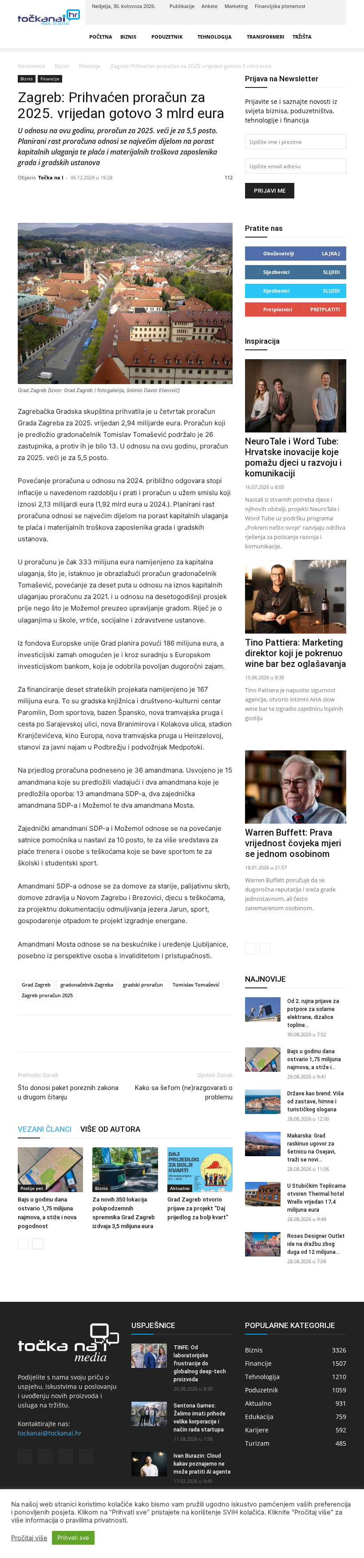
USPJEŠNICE (153, 1325)
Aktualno (180, 1188)
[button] (335, 36)
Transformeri (266, 36)
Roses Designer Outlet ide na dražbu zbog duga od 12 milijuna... (316, 1244)
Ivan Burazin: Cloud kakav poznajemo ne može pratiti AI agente (202, 1464)
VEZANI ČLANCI (44, 1129)
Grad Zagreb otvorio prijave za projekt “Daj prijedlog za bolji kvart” (197, 1208)
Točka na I (50, 177)
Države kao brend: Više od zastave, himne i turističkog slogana (315, 1101)
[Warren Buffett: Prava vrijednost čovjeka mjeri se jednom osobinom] (295, 787)
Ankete (210, 6)
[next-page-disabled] (264, 948)
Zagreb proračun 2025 (47, 995)
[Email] (88, 1034)
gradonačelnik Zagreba (86, 984)
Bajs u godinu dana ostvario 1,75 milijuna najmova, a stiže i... (314, 1059)
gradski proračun (143, 984)
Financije (90, 66)
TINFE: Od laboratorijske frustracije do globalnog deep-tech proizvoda (200, 1363)
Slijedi (331, 272)
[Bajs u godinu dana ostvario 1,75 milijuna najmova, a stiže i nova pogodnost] (50, 1169)
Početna (100, 36)
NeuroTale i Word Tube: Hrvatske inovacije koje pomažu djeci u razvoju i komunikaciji (293, 457)
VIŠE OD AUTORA (110, 1129)
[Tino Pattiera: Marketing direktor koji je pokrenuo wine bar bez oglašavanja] (295, 596)
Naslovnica (31, 66)
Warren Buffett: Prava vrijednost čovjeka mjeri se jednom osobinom (293, 843)
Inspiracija (262, 341)
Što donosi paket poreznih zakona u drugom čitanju (68, 1092)
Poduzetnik (166, 36)
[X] (318, 18)
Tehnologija (215, 36)
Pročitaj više (29, 1538)
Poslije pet (31, 1188)
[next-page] (37, 1243)
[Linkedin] (303, 18)
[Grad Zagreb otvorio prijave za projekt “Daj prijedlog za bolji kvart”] (200, 1169)
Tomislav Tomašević (196, 984)
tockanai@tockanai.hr (50, 1433)
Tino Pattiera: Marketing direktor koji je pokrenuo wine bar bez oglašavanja (295, 653)
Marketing (236, 6)
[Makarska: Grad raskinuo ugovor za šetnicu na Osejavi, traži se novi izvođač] (263, 1144)
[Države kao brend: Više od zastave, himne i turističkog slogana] (263, 1102)
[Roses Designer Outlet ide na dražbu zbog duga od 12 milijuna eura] (263, 1244)
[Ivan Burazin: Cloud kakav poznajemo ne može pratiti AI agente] (149, 1464)
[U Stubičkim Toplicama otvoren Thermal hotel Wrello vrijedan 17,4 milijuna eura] (263, 1194)
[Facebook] (289, 18)
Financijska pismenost (280, 6)
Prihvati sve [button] (73, 1537)
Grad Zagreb (36, 984)
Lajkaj (331, 253)
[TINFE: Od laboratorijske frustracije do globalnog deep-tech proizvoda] (149, 1356)
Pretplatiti (325, 309)
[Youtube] (333, 18)
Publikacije (182, 6)
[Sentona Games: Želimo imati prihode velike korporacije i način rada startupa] (149, 1414)
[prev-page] (23, 1243)
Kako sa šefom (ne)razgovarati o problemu (184, 1092)
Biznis (128, 36)
